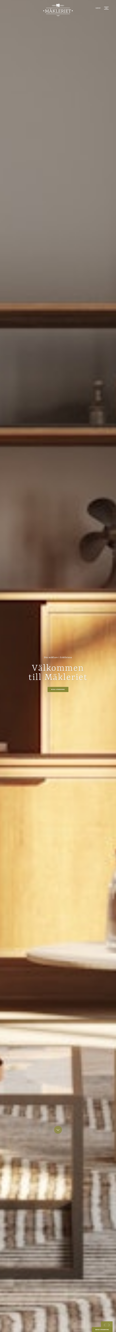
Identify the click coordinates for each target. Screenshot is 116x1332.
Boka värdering (58, 689)
